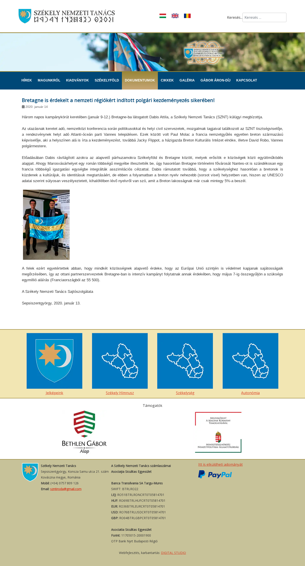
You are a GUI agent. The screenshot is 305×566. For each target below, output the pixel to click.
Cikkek (167, 80)
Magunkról (49, 80)
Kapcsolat (246, 80)
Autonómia (250, 392)
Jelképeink (54, 392)
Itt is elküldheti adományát (220, 464)
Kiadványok (77, 80)
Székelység (185, 392)
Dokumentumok (140, 80)
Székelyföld (107, 80)
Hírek (26, 80)
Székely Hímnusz (120, 392)
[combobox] (264, 17)
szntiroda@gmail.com (65, 489)
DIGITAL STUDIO (173, 553)
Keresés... (234, 17)
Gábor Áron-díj (215, 80)
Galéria (187, 80)
